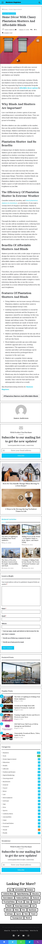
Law (4, 794)
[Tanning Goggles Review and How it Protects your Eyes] (7, 718)
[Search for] (39, 3)
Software (6, 801)
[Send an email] (15, 29)
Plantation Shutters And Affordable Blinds (21, 396)
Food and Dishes (8, 823)
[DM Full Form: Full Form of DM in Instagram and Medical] (7, 727)
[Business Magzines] (13, 2)
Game (5, 820)
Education (6, 762)
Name (4, 608)
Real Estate (6, 781)
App (4, 804)
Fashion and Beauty (9, 772)
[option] (21, 673)
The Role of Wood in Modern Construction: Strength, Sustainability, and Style (10, 563)
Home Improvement (15, 9)
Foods (5, 833)
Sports (5, 810)
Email (4, 616)
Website (4, 623)
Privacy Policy (24, 930)
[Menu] (3, 3)
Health (5, 765)
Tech (4, 756)
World (5, 830)
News (5, 791)
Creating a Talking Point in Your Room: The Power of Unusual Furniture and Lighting (31, 563)
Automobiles (7, 817)
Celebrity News (8, 813)
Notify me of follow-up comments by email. (17, 638)
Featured (6, 826)
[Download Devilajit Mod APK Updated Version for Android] (7, 709)
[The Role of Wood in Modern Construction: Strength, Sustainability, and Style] (11, 553)
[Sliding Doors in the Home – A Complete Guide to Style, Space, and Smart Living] (31, 529)
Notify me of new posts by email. (13, 642)
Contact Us (14, 930)
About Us (7, 930)
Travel (5, 788)
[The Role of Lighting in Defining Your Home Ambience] (11, 529)
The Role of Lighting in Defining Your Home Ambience (10, 538)
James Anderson (10, 29)
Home (5, 9)
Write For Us (34, 930)
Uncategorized (8, 778)
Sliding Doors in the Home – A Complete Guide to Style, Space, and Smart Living (31, 539)
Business (6, 752)
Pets (4, 807)
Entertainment (7, 797)
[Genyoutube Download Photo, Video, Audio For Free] (7, 736)
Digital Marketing (8, 775)
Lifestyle (6, 769)
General (5, 785)
